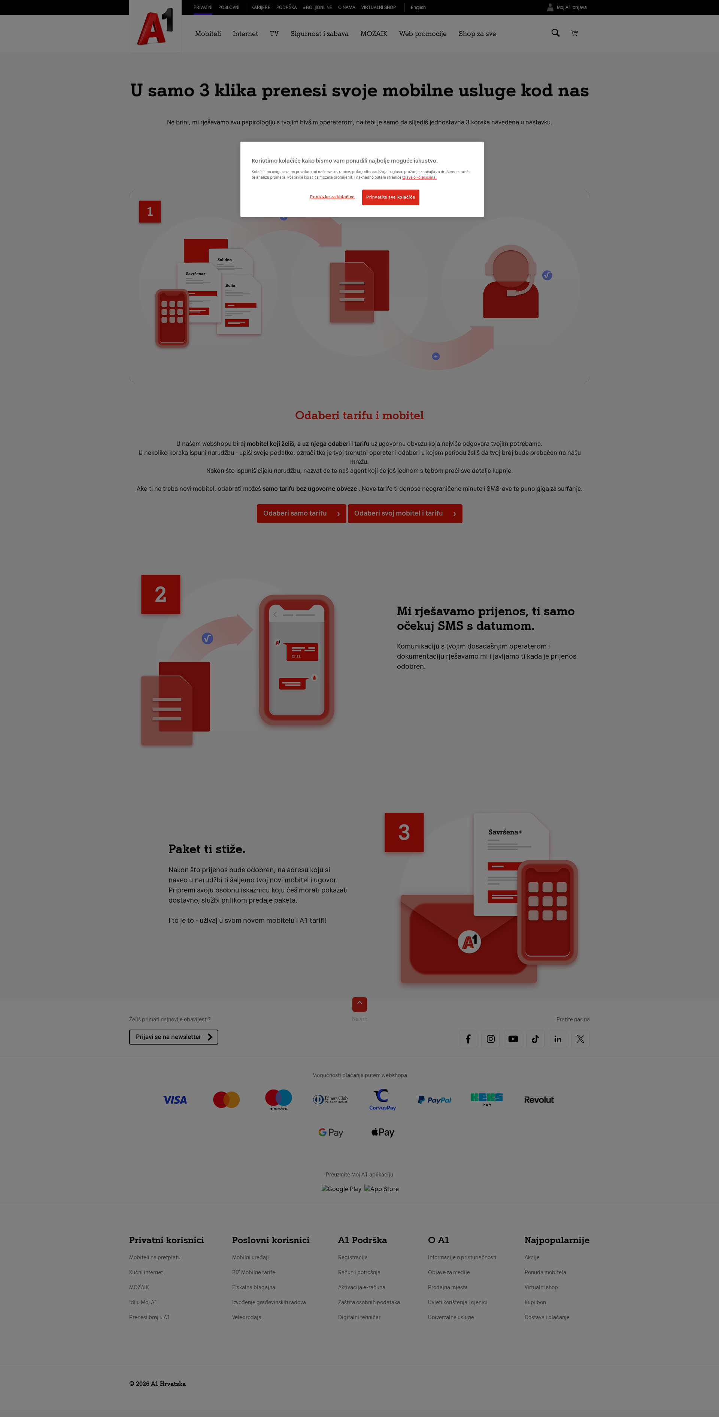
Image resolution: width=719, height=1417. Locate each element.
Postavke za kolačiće (332, 196)
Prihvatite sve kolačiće (390, 197)
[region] (362, 179)
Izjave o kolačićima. (419, 177)
